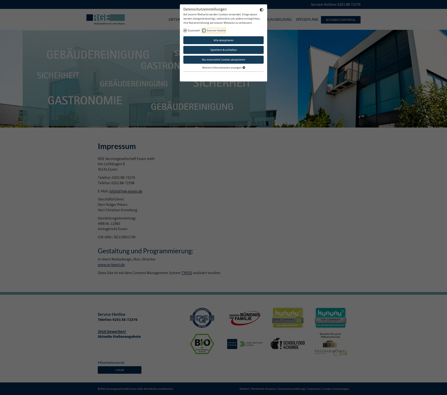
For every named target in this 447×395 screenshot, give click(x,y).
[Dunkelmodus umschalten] (261, 9)
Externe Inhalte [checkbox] (216, 30)
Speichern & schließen (223, 49)
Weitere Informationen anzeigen (222, 67)
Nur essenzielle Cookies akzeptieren (223, 59)
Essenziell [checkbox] (194, 30)
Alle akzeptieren (223, 40)
